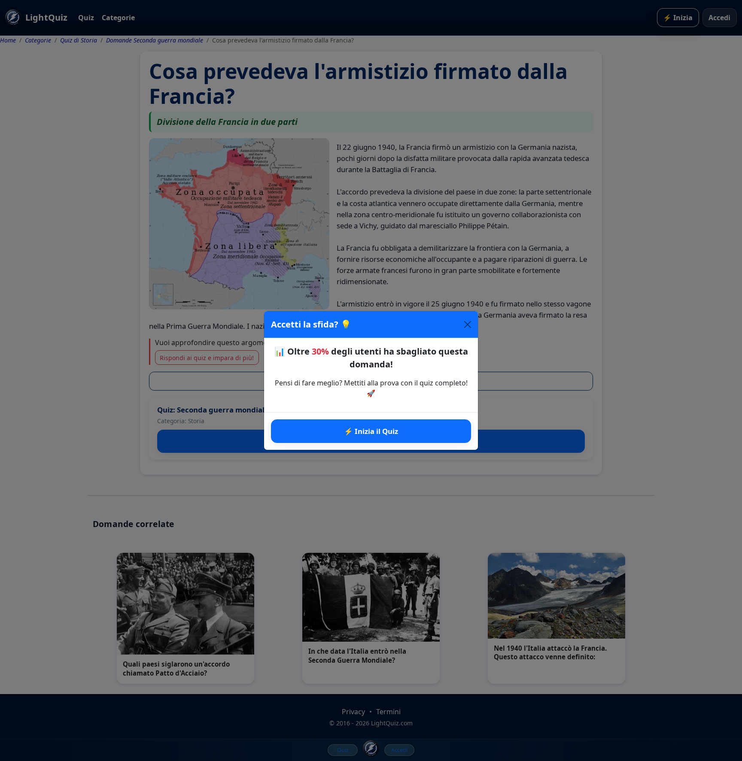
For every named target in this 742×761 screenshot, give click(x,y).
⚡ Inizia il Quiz (371, 431)
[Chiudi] (467, 324)
